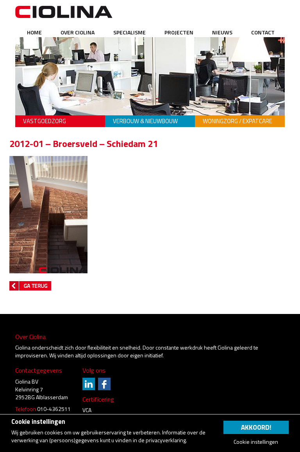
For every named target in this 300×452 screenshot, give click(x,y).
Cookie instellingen (256, 442)
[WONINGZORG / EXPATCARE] (240, 109)
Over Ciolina (78, 32)
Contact (263, 32)
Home (34, 32)
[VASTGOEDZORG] (60, 109)
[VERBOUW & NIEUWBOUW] (150, 109)
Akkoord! (256, 427)
